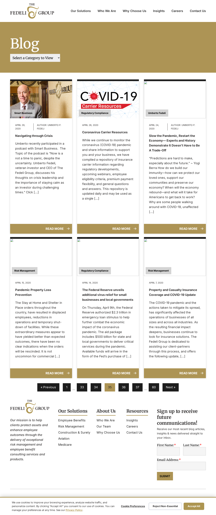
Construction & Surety (74, 432)
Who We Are (107, 11)
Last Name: (191, 445)
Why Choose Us (134, 11)
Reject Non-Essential (165, 506)
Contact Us (198, 11)
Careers (177, 11)
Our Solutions (81, 11)
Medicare (65, 444)
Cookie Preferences (133, 506)
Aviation (64, 438)
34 (96, 387)
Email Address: (168, 460)
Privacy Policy (74, 510)
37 (137, 387)
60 (154, 387)
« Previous (48, 387)
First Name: (165, 445)
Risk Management (71, 426)
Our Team (104, 426)
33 (82, 387)
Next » (170, 387)
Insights (159, 11)
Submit (165, 476)
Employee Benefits (72, 420)
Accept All (194, 506)
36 (124, 387)
